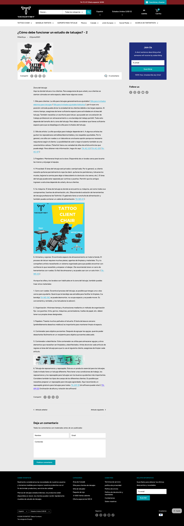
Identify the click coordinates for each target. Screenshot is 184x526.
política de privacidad (113, 485)
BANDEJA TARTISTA (43, 23)
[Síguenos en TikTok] (146, 92)
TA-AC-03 (86, 148)
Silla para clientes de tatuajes (84, 485)
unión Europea (107, 23)
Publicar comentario (44, 462)
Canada (93, 23)
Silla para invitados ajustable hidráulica (69, 105)
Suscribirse (148, 69)
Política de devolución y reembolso (114, 493)
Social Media (124, 23)
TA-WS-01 (79, 199)
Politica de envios (111, 489)
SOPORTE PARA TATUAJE (67, 23)
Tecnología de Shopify (24, 519)
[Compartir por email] (43, 75)
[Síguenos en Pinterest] (138, 92)
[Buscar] (88, 12)
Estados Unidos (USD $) (38, 511)
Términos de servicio (113, 482)
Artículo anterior (41, 410)
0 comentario (114, 76)
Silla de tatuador (79, 489)
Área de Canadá (79, 482)
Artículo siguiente (97, 410)
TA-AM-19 (75, 385)
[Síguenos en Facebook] (130, 92)
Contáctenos (110, 498)
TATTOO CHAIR (23, 23)
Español (21, 511)
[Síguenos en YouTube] (142, 92)
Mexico (84, 23)
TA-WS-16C (45, 297)
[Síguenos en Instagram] (134, 92)
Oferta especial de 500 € (82, 499)
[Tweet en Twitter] (39, 75)
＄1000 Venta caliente (81, 496)
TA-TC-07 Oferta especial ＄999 (92, 2)
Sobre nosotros (110, 501)
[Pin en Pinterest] (35, 75)
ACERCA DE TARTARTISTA (145, 23)
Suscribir (143, 498)
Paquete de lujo (79, 492)
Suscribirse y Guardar (157, 2)
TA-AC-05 (96, 148)
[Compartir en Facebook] (31, 75)
